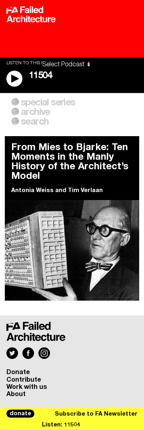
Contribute (23, 379)
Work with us (26, 387)
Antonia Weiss (32, 190)
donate (20, 413)
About (16, 394)
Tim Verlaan (85, 190)
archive (35, 112)
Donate (18, 372)
